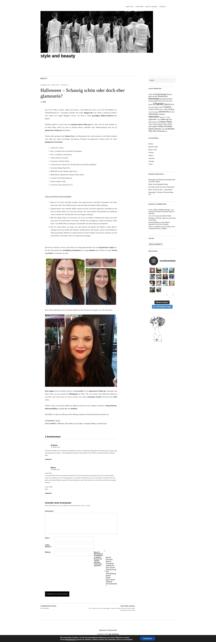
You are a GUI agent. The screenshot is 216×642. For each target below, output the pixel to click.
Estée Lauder (159, 107)
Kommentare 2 (64, 85)
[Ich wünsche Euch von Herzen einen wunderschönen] (152, 296)
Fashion (167, 107)
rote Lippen (79, 423)
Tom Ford (157, 131)
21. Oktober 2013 (54, 85)
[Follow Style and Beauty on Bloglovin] (157, 341)
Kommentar (49, 511)
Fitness (161, 109)
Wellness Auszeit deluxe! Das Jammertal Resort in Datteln (161, 227)
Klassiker (161, 117)
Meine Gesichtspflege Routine (158, 184)
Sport (163, 129)
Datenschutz (112, 630)
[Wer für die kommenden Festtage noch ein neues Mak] (159, 296)
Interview (139, 6)
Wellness (164, 131)
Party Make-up (70, 423)
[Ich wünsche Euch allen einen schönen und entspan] (159, 270)
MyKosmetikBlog (51, 408)
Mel (44, 102)
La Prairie (167, 117)
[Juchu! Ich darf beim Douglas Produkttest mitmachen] (171, 277)
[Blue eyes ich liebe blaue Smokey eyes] (171, 289)
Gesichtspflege (169, 109)
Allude (150, 94)
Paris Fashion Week (155, 124)
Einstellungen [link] (71, 639)
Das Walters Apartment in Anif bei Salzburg (159, 223)
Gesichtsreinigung (153, 112)
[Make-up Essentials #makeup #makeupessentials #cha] (159, 277)
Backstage (162, 94)
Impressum (103, 630)
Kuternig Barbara (153, 222)
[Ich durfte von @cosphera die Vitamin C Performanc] (165, 296)
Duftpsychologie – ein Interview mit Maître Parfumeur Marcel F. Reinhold (161, 211)
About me (129, 6)
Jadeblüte (74, 408)
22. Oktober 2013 (55, 469)
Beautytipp (153, 98)
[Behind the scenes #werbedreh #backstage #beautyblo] (165, 283)
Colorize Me (62, 408)
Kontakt (162, 6)
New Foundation (48, 607)
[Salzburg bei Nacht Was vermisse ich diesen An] (171, 296)
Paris (169, 121)
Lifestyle (151, 161)
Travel (150, 164)
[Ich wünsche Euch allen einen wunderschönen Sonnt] (152, 283)
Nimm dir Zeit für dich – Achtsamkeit (160, 190)
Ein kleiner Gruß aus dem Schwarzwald (161, 187)
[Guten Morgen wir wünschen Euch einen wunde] (152, 289)
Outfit (157, 122)
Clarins (167, 104)
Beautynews (163, 96)
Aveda (155, 94)
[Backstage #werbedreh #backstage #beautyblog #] (159, 283)
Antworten (48, 459)
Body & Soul (152, 149)
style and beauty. (113, 634)
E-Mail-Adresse (48, 546)
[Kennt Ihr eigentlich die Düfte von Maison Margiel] (152, 277)
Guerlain (172, 112)
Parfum (162, 122)
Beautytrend (164, 99)
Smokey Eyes (102, 423)
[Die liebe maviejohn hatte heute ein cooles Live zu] (159, 289)
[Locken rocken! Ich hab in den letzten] (165, 277)
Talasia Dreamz (111, 406)
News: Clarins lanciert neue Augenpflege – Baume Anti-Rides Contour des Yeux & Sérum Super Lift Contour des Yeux (112, 608)
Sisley (161, 126)
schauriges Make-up (90, 423)
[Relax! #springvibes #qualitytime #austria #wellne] (165, 270)
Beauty (43, 78)
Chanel (158, 104)
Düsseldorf (151, 107)
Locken (158, 119)
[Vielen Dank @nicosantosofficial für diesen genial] (152, 270)
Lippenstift (152, 119)
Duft (172, 104)
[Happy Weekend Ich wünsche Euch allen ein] (165, 289)
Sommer (157, 129)
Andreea (54, 445)
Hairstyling (153, 114)
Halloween (60, 423)
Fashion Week (153, 109)
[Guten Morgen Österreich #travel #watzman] (171, 270)
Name (47, 538)
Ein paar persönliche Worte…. (163, 216)
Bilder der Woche (163, 101)
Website (48, 552)
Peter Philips (167, 124)
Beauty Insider (151, 6)
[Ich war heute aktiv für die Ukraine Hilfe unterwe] (171, 283)
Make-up (164, 119)
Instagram (161, 114)
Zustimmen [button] (147, 638)
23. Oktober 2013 (55, 447)
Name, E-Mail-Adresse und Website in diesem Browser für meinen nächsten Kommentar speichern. (98, 558)
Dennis (150, 226)
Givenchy (164, 111)
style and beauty (57, 55)
